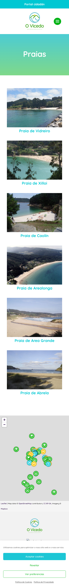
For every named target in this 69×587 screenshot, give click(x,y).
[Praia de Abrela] (34, 369)
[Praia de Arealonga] (34, 265)
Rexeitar (34, 565)
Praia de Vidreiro (34, 130)
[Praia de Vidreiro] (34, 107)
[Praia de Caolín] (34, 212)
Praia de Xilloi (34, 183)
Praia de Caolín (34, 235)
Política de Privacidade (44, 582)
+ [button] (4, 420)
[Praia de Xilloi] (34, 160)
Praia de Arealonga (34, 288)
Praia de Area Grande (34, 340)
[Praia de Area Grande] (34, 317)
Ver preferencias (34, 574)
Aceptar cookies (35, 556)
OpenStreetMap (25, 503)
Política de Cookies (23, 582)
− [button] (4, 425)
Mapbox (4, 509)
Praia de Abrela (34, 392)
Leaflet (4, 503)
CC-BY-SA (47, 503)
